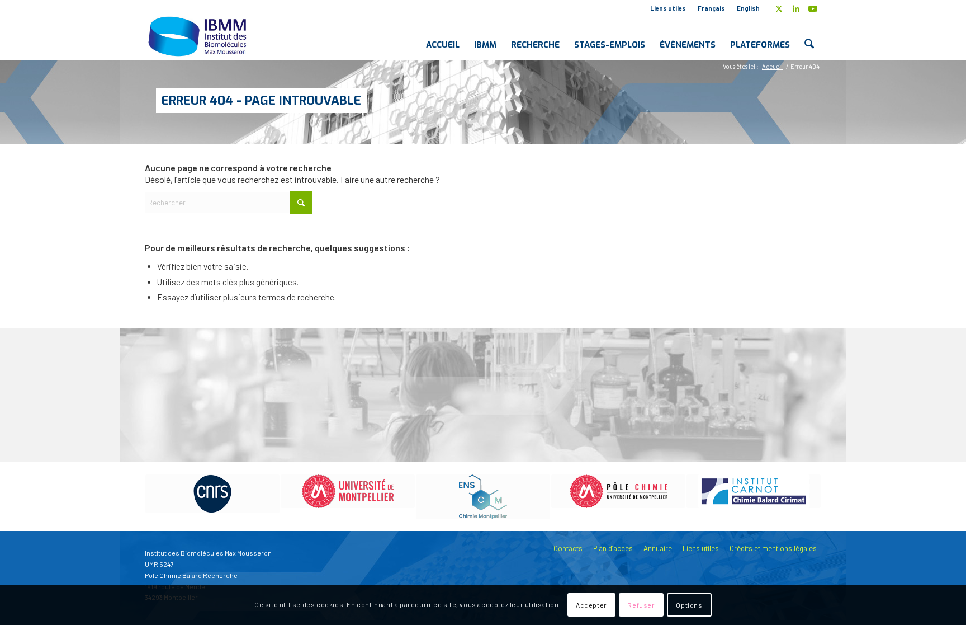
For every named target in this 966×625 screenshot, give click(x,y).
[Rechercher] (809, 35)
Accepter (591, 605)
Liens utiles (668, 8)
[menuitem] (668, 8)
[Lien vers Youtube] (812, 8)
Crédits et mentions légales (773, 548)
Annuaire (657, 548)
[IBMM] (198, 35)
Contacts (568, 548)
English (748, 8)
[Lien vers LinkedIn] (796, 8)
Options (689, 605)
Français (711, 8)
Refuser (641, 605)
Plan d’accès (613, 548)
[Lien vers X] (779, 8)
